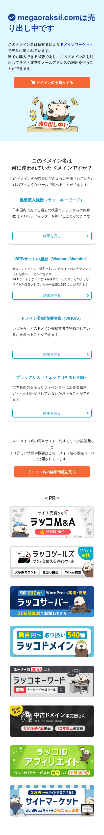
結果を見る (52, 236)
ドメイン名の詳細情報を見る (52, 472)
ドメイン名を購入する (54, 83)
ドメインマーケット (76, 44)
